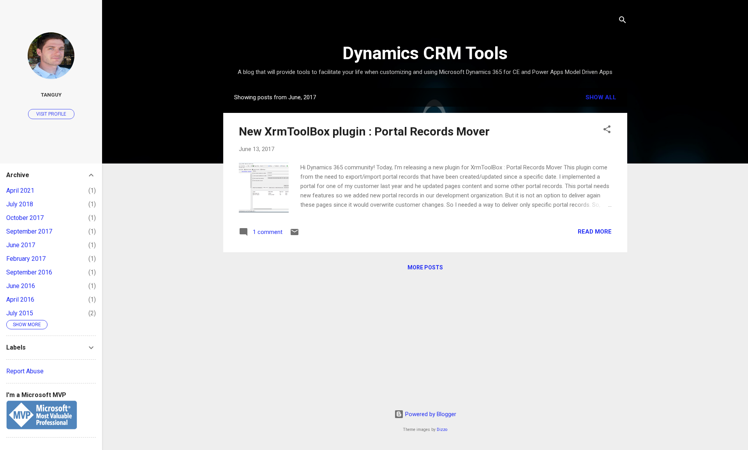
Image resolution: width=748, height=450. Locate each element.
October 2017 (25, 217)
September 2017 (29, 231)
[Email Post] (294, 234)
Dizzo (442, 429)
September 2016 (29, 272)
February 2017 (26, 258)
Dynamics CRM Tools (425, 53)
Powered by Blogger (430, 414)
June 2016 (20, 286)
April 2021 (20, 190)
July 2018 (19, 204)
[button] (607, 131)
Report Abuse (25, 371)
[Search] (622, 21)
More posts (425, 267)
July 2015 (19, 313)
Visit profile (51, 114)
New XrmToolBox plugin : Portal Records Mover (364, 131)
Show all (601, 97)
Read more (595, 231)
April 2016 (20, 299)
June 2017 (20, 245)
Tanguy (51, 94)
